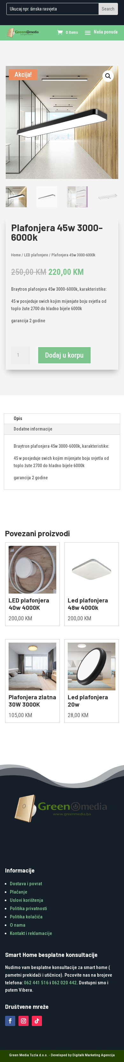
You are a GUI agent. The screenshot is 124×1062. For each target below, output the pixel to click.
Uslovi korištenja (26, 900)
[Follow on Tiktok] (37, 1021)
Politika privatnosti (28, 908)
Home (16, 255)
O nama (17, 925)
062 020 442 (64, 983)
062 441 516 (36, 983)
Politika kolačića (26, 917)
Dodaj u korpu (64, 355)
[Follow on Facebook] (10, 1021)
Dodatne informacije (33, 428)
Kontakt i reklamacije (31, 933)
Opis (18, 418)
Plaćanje (18, 892)
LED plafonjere (36, 255)
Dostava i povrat (26, 884)
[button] (108, 76)
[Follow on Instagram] (23, 1021)
